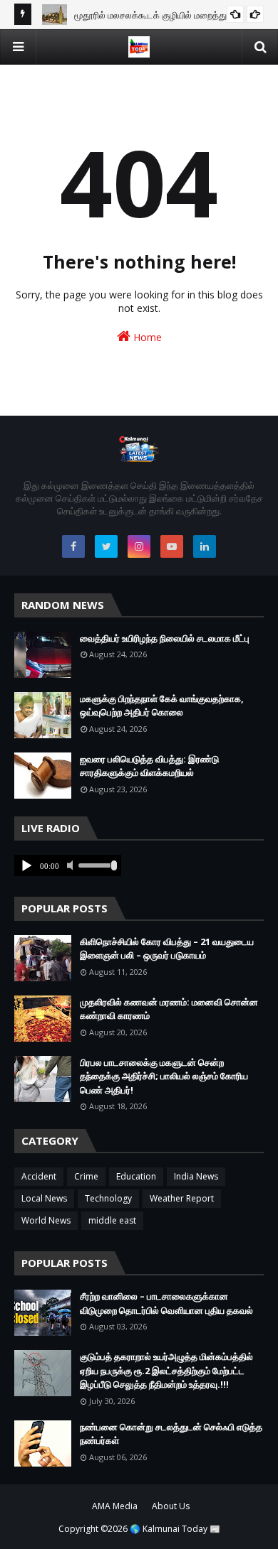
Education (136, 1176)
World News (46, 1220)
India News (196, 1176)
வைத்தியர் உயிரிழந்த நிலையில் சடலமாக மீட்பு (164, 638)
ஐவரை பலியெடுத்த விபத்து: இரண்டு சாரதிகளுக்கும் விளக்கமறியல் (149, 765)
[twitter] (106, 546)
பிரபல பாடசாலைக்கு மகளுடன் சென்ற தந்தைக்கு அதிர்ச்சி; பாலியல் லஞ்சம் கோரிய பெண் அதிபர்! (164, 1076)
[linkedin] (204, 546)
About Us (171, 1506)
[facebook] (73, 546)
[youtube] (171, 546)
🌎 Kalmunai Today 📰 (175, 1529)
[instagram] (139, 546)
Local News (44, 1198)
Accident (38, 1176)
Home (146, 337)
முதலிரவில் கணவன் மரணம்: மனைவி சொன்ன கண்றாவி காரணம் (169, 1008)
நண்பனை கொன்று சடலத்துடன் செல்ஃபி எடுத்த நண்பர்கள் (171, 1433)
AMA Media (115, 1506)
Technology (108, 1198)
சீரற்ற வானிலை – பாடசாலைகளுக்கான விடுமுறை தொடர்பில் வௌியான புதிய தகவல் (166, 1303)
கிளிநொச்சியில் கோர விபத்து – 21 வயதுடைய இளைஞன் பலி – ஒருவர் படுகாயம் (167, 948)
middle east (112, 1220)
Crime (86, 1176)
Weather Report (182, 1198)
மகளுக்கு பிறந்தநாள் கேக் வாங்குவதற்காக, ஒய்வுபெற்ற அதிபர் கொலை (162, 705)
